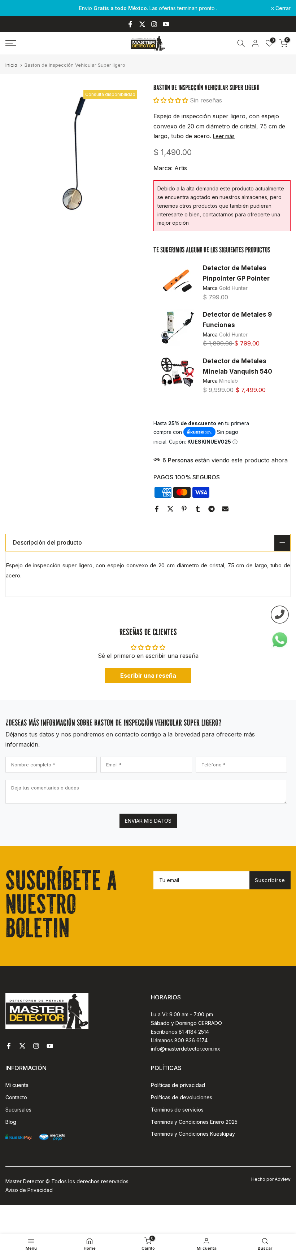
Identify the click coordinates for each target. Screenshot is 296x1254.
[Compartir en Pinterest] (184, 509)
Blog (10, 1122)
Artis (180, 168)
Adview (283, 1179)
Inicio (11, 65)
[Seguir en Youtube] (166, 24)
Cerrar (17, 8)
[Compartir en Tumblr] (198, 509)
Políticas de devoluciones (181, 1097)
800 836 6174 (191, 1040)
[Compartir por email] (225, 509)
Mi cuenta (17, 1085)
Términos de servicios (177, 1109)
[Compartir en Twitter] (170, 509)
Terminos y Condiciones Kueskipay (193, 1134)
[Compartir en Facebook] (156, 509)
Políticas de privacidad (178, 1085)
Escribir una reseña (148, 675)
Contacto (16, 1097)
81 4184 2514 (194, 1032)
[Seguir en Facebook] (130, 24)
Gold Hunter (233, 288)
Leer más (224, 136)
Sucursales (18, 1109)
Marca (211, 288)
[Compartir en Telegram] (211, 509)
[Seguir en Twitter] (142, 24)
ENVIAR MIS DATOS (148, 821)
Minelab (228, 381)
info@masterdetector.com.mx (185, 1049)
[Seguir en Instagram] (154, 24)
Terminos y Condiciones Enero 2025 (194, 1122)
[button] (170, 100)
